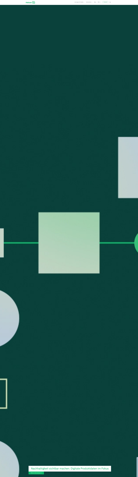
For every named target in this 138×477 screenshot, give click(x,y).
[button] (110, 2)
